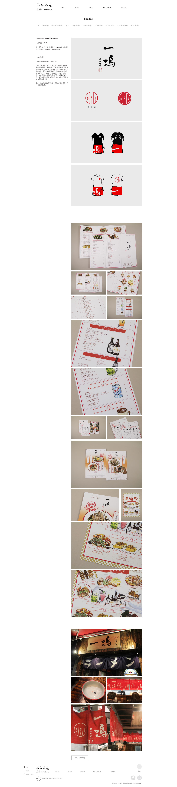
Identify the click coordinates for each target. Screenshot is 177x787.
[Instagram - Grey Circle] (139, 777)
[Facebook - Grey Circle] (133, 777)
